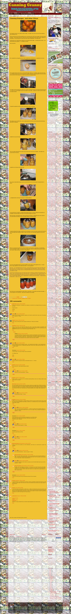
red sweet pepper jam (58, 385)
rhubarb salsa (52, 390)
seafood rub (56, 406)
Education (49, 241)
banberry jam (49, 146)
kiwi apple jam (52, 303)
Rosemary (59, 396)
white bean (51, 480)
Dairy (59, 232)
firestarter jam (50, 251)
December (52, 576)
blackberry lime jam (52, 157)
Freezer (57, 252)
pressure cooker (54, 373)
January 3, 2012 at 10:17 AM (19, 320)
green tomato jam (50, 273)
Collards (49, 216)
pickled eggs (53, 358)
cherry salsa (49, 198)
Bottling (57, 169)
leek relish (56, 306)
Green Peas (52, 270)
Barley (57, 146)
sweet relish (55, 450)
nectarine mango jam (57, 331)
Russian (57, 398)
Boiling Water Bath (51, 167)
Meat (55, 317)
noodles (56, 333)
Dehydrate (49, 234)
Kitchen (59, 302)
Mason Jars (52, 316)
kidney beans (52, 302)
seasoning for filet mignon (53, 407)
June (51, 584)
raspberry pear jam (52, 378)
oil (52, 334)
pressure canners (55, 372)
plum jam (59, 364)
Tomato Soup (55, 461)
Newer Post (12, 534)
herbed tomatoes (56, 282)
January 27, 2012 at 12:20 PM (20, 364)
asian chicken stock (57, 141)
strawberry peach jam (51, 439)
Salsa (59, 401)
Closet (54, 214)
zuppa (60, 486)
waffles (56, 478)
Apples (60, 137)
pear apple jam (54, 352)
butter (55, 175)
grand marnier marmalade (52, 266)
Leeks (59, 306)
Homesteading (55, 285)
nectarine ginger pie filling (51, 331)
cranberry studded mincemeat (57, 227)
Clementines (19, 298)
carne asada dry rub (55, 186)
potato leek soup (58, 368)
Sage (58, 400)
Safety (55, 400)
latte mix (59, 305)
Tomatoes (54, 462)
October (51, 579)
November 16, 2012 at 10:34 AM (28, 465)
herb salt (54, 281)
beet (55, 149)
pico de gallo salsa (57, 359)
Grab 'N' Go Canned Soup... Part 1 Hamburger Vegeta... (55, 592)
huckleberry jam (54, 290)
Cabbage (58, 176)
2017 (50, 569)
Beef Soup (57, 148)
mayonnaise (56, 316)
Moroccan (60, 325)
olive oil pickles (58, 335)
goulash (60, 265)
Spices (53, 421)
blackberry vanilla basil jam (57, 158)
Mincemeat (58, 320)
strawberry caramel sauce (56, 431)
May (51, 585)
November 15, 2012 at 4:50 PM (28, 454)
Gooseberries (58, 263)
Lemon (49, 307)
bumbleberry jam (54, 174)
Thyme (54, 457)
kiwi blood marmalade (57, 303)
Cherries (49, 194)
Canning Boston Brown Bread (54, 596)
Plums (53, 365)
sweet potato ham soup (57, 449)
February (51, 589)
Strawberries (50, 429)
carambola (49, 184)
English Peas (58, 246)
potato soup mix (55, 369)
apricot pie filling (54, 140)
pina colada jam (54, 360)
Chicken (56, 199)
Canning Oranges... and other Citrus (55, 597)
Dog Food (59, 235)
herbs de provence (52, 283)
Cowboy (49, 224)
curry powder (53, 232)
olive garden (53, 335)
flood (53, 251)
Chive (51, 205)
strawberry (54, 429)
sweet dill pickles (55, 448)
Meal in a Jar (50, 317)
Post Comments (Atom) (17, 536)
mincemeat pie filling (50, 321)
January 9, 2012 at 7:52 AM (21, 350)
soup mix (51, 414)
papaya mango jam (50, 341)
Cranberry (56, 224)
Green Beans (52, 269)
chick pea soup (51, 199)
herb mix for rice (50, 281)
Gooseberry (49, 264)
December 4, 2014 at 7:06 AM (20, 480)
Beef (49, 148)
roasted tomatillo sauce (56, 395)
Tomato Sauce (50, 461)
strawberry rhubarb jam (51, 441)
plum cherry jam (50, 364)
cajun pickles (58, 178)
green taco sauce (58, 270)
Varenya (56, 475)
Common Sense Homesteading (54, 503)
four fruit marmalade (53, 252)
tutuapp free (14, 500)
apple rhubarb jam (50, 137)
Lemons (26, 298)
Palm (53, 339)
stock (56, 428)
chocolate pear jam (51, 208)
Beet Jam (58, 149)
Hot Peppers (53, 289)
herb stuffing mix (58, 281)
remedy (51, 387)
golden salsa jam (58, 262)
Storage (59, 428)
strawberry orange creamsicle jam (56, 438)
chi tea (53, 198)
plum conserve (55, 364)
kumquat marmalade (57, 304)
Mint (58, 321)
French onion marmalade (54, 254)
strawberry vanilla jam (57, 442)
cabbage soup (50, 177)
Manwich (59, 314)
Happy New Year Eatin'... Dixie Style (55, 598)
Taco (58, 451)
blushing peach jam (59, 166)
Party (52, 342)
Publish (53, 374)
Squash (53, 426)
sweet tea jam (59, 450)
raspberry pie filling (58, 378)
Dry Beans (52, 237)
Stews (53, 428)
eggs (49, 243)
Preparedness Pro (52, 500)
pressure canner (50, 372)
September (60, 408)
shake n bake (50, 409)
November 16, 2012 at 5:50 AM (23, 460)
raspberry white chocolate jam (55, 380)
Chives (54, 205)
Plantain (59, 363)
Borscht (54, 169)
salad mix (53, 401)
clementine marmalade (58, 213)
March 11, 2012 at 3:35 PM (21, 430)
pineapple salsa (55, 363)
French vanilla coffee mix (56, 255)
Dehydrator (53, 234)
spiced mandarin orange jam (55, 418)
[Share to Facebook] (25, 297)
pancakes (56, 340)
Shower (54, 409)
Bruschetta (49, 174)
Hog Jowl (49, 284)
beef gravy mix (53, 148)
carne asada (50, 186)
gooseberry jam (55, 264)
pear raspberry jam (58, 354)
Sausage (53, 404)
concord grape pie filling (51, 217)
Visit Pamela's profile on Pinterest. (53, 48)
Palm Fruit (57, 339)
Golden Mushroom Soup (51, 262)
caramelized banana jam (56, 184)
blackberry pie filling (58, 157)
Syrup (50, 451)
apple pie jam (58, 136)
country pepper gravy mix (57, 223)
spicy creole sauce (53, 422)
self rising (59, 407)
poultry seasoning (54, 370)
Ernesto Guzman (55, 247)
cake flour (56, 179)
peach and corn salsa (52, 343)
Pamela (13, 359)
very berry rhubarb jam (57, 477)
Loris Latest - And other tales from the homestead (54, 530)
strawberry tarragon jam (51, 442)
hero (56, 283)
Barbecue (54, 146)
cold (59, 215)
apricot (54, 138)
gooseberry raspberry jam (55, 265)
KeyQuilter (14, 399)
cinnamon (56, 212)
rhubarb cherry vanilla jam (54, 388)
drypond (13, 320)
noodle (53, 333)
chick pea (60, 198)
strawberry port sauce (51, 440)
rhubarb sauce (56, 390)
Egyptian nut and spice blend (54, 243)
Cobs (57, 214)
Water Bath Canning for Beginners (27, 13)
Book (59, 167)
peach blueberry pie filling (57, 344)
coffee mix (52, 215)
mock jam (57, 324)
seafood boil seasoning (57, 405)
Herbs (60, 282)
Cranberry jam (50, 226)
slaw (56, 409)
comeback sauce (54, 216)
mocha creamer (53, 324)
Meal (59, 316)
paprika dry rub (56, 341)
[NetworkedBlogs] (58, 537)
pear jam (58, 353)
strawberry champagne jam (51, 432)
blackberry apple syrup (51, 155)
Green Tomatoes (50, 275)
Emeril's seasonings (57, 245)
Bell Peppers (59, 150)
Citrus (16, 298)
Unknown (13, 364)
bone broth (56, 167)
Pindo (59, 360)
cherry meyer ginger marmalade (56, 197)
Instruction (54, 293)
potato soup (49, 369)
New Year (59, 332)
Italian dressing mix (55, 294)
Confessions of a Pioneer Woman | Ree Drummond (53, 514)
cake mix (60, 179)
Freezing (51, 253)
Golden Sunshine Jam (51, 263)
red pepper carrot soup (52, 385)
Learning (49, 306)
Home (11, 13)
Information (56, 291)
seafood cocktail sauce (51, 406)
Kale (51, 301)
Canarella (50, 507)
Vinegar (49, 478)
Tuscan (52, 469)
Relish (60, 386)
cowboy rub (52, 224)
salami (55, 401)
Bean (51, 147)
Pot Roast (50, 368)
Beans (59, 147)
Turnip (59, 468)
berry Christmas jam (57, 151)
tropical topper (50, 466)
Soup (51, 413)
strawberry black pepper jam (53, 430)
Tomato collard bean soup (58, 459)
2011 (50, 600)
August (51, 581)
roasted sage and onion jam (54, 394)
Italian (57, 293)
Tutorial (53, 470)
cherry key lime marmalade (54, 196)
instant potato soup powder (55, 292)
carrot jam (56, 189)
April (51, 586)
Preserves (59, 371)
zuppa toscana (51, 487)
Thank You (55, 456)
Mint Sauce (56, 322)
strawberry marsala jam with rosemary (52, 437)
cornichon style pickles (55, 222)
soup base (56, 413)
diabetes (57, 234)
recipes (59, 381)
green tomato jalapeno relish (56, 272)
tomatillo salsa (58, 457)
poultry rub (49, 370)
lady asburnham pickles (51, 305)
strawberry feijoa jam (58, 432)
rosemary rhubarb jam (51, 397)
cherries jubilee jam (53, 194)
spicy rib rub (57, 423)
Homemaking (50, 285)
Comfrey (59, 216)
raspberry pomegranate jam (51, 379)
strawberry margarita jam (56, 436)
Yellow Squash (56, 484)
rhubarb (49, 388)
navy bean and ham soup (57, 330)
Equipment (49, 247)
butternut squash (59, 175)
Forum (49, 252)
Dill (49, 235)
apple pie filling (54, 136)
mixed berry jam (54, 323)
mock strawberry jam (55, 325)
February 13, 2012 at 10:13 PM (22, 333)
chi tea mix (56, 198)
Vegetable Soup (58, 476)
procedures (49, 374)
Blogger (41, 611)
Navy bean (50, 329)
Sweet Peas (59, 448)
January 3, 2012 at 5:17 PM (21, 325)
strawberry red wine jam (57, 440)
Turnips (49, 469)
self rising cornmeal (50, 408)
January (51, 590)
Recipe (53, 381)
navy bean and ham (50, 330)
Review (59, 387)
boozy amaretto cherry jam (55, 168)
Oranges (29, 298)
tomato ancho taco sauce (54, 458)
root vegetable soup (54, 396)
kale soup (54, 301)
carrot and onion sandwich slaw (57, 187)
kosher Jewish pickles (51, 304)
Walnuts (59, 478)
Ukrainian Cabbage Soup (51, 471)
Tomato (49, 458)
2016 (50, 570)
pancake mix (52, 340)
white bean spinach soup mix (57, 480)
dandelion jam (50, 233)
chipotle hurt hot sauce (53, 204)
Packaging (50, 339)
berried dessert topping (52, 151)
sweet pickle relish (51, 449)
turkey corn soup (55, 467)
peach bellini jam (58, 343)
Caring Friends (59, 185)
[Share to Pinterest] (26, 297)
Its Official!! (51, 518)
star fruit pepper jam (51, 427)
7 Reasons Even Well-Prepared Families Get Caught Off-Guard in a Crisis (54, 492)
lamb (56, 305)
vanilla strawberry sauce (51, 475)
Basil (59, 146)
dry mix (53, 238)
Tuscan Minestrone (56, 469)
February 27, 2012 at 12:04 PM (23, 407)
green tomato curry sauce (52, 271)
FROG (55, 256)
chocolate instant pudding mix (51, 207)
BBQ (48, 147)
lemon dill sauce (53, 307)
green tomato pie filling (56, 273)
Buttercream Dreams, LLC (16, 443)
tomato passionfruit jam (57, 460)
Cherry (58, 194)
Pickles (51, 359)
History (59, 283)
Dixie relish (55, 235)
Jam (49, 298)
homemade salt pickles (56, 284)
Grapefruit (23, 298)
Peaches (57, 349)
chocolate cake (52, 206)
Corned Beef (50, 222)
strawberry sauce (58, 441)
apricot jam (57, 138)
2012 (50, 575)
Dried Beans (50, 236)
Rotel (59, 397)
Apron (53, 141)
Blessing (49, 159)
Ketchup (58, 301)
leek (52, 306)
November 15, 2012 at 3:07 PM (26, 443)
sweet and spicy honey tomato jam (57, 446)
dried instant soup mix (55, 236)
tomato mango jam (51, 460)
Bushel (53, 175)
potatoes (59, 369)
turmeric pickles (55, 468)
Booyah (49, 168)
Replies (14, 369)
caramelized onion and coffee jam (52, 185)
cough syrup (51, 223)
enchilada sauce (54, 246)
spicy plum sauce (53, 423)
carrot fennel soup (56, 188)
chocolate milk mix (59, 207)
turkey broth (57, 466)
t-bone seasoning (54, 451)
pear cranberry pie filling (53, 353)
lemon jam (57, 307)
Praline (58, 370)
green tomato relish (57, 274)
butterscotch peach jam (52, 176)
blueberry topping (50, 165)
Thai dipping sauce (53, 455)
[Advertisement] (28, 527)
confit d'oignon (58, 217)
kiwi (48, 303)
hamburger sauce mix (51, 279)
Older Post (44, 534)
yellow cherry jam (51, 484)
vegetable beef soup (52, 476)
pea (54, 342)
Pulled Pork (59, 374)
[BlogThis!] (23, 297)
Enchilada (49, 246)
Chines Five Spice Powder (51, 203)
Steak (58, 427)
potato (54, 368)
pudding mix (56, 374)
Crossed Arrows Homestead (53, 510)
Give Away (56, 261)
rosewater (56, 397)
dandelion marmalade (57, 233)
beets (56, 150)
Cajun (55, 178)
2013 (50, 574)
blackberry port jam (50, 158)
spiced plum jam (57, 420)
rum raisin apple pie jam (51, 398)
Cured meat (52, 231)
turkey (53, 466)
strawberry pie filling (57, 439)
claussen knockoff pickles (51, 213)
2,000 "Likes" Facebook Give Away (55, 593)
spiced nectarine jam (54, 419)
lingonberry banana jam (52, 311)
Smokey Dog (16, 13)
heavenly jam (58, 280)
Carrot (52, 187)
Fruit (57, 256)
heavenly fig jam (54, 280)
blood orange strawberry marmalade (52, 160)
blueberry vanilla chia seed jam (57, 165)
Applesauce (50, 138)
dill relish (52, 235)
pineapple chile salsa (55, 361)
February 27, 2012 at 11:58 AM (21, 399)
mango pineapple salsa (54, 314)
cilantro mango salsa (51, 212)
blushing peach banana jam (52, 166)
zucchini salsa (56, 486)
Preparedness (55, 371)
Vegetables (51, 477)
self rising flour (55, 408)
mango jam (51, 313)
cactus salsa (55, 177)
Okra (54, 334)
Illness (57, 290)
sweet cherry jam (51, 447)
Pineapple (49, 361)
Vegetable (59, 475)
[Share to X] (24, 297)
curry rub (57, 232)
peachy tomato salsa (55, 350)
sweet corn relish (50, 448)
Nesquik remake (54, 332)
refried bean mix (51, 386)
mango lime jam (56, 313)
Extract (59, 247)
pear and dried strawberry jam (54, 351)
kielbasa (56, 302)
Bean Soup (55, 147)
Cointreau (56, 215)
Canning (13, 298)
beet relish (53, 150)
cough (60, 222)
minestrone (55, 321)
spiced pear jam (52, 420)
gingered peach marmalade (56, 260)
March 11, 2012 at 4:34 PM (22, 436)
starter (55, 427)
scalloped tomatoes (50, 405)
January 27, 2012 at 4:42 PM (20, 377)
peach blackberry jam (50, 344)
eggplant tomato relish (51, 242)
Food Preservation (57, 251)
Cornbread (53, 221)
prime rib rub (58, 373)
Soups (54, 414)
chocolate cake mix (57, 206)
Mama (56, 312)
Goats (59, 261)
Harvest (49, 280)
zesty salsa (56, 485)
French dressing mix (55, 253)
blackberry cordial (53, 156)
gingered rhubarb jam (50, 261)
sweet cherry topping (57, 447)
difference (60, 234)
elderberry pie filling (55, 244)
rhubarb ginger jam (55, 389)
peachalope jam (53, 349)
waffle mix (53, 478)
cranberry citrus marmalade (56, 225)
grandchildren (58, 266)
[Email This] (22, 297)
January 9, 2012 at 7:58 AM (20, 359)
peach (60, 342)
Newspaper (49, 333)
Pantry (59, 340)
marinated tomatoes (50, 315)
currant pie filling (56, 231)
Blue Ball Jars (59, 160)
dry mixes (58, 238)
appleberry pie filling (56, 137)
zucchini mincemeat (51, 486)
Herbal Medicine (50, 282)
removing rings (55, 387)
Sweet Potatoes (50, 450)
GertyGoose (14, 325)
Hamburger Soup (57, 279)
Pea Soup (57, 342)
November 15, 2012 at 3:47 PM (23, 450)
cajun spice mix (50, 179)
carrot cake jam (51, 188)
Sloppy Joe (59, 409)
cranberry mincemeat (55, 226)
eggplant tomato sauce (57, 242)
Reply (13, 317)
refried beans (56, 386)
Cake (53, 179)
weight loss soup (56, 479)
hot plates (57, 289)
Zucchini (60, 485)
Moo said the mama (52, 527)
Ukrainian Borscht (58, 470)
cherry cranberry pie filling (55, 195)
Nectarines (49, 332)
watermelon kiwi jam (50, 479)
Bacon (59, 142)
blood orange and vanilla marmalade (55, 159)
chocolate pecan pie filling (58, 208)
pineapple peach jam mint (55, 362)
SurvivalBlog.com (52, 524)
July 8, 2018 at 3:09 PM (19, 487)
